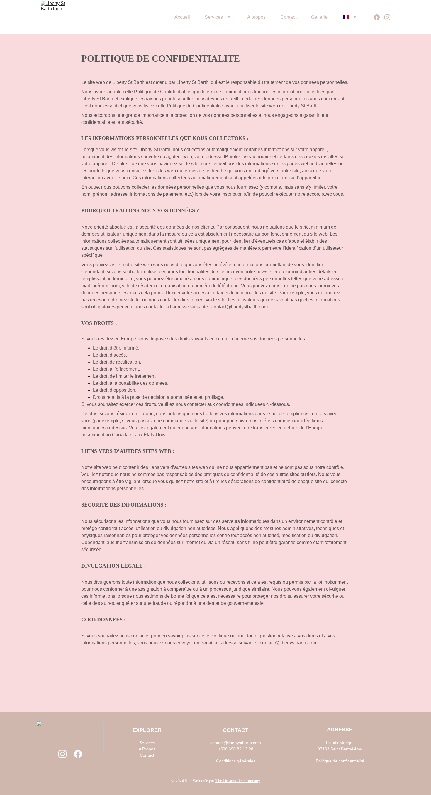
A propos (256, 17)
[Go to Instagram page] (387, 17)
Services (214, 17)
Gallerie (319, 17)
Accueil (182, 17)
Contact (288, 17)
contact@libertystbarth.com (239, 306)
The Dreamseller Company (238, 781)
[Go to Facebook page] (379, 17)
